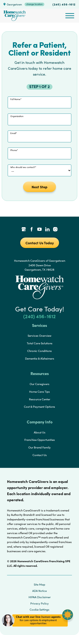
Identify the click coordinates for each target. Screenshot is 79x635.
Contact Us (39, 455)
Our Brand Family (39, 447)
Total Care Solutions (39, 343)
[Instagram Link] (55, 229)
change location (34, 4)
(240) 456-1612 (63, 4)
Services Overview (39, 336)
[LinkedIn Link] (47, 229)
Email (13, 133)
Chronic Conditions (39, 351)
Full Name (15, 99)
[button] (37, 628)
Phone (13, 150)
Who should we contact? (22, 167)
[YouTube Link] (39, 229)
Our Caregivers (39, 384)
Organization (16, 116)
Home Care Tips (39, 392)
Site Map (39, 584)
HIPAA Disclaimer (40, 597)
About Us (39, 432)
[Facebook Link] (31, 229)
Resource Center (39, 399)
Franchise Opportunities (39, 440)
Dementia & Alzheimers (39, 358)
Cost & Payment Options (39, 407)
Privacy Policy (39, 603)
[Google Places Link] (24, 229)
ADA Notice (39, 591)
